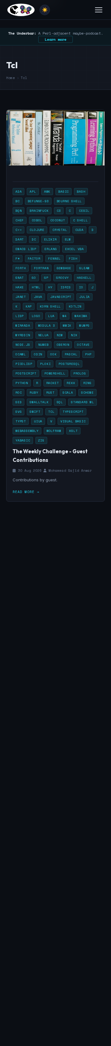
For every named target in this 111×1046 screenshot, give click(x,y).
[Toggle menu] (99, 10)
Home (10, 77)
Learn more (55, 39)
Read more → (26, 491)
